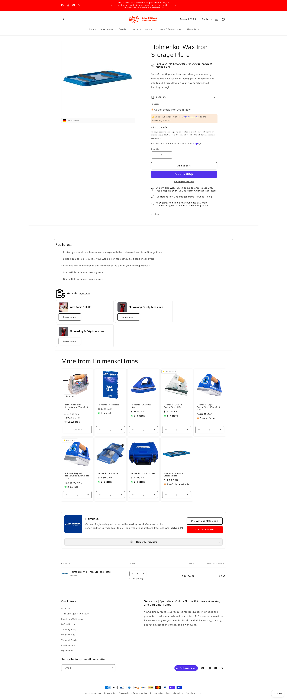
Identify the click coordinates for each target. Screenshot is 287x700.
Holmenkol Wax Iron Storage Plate (174, 474)
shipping (174, 132)
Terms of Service (69, 640)
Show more (177, 527)
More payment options (184, 181)
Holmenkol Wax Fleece (108, 405)
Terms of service (140, 693)
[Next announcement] (175, 5)
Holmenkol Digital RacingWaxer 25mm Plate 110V (76, 476)
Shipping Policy (200, 205)
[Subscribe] (111, 667)
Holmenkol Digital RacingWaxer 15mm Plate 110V (209, 407)
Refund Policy (68, 624)
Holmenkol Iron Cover (108, 473)
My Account (67, 650)
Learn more (69, 317)
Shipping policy (156, 693)
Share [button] (157, 214)
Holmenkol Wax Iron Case (143, 473)
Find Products (68, 645)
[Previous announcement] (111, 5)
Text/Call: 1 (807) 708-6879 (75, 613)
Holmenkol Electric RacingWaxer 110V (173, 406)
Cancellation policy (193, 693)
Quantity (155, 149)
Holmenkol (92, 519)
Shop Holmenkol (205, 529)
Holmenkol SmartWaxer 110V (142, 406)
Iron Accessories (191, 117)
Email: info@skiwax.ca (72, 619)
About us (65, 608)
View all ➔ (84, 293)
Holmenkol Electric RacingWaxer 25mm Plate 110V (76, 407)
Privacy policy (124, 693)
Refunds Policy (203, 197)
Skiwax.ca (97, 693)
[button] (64, 19)
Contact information (174, 693)
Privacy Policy (68, 634)
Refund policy (110, 693)
